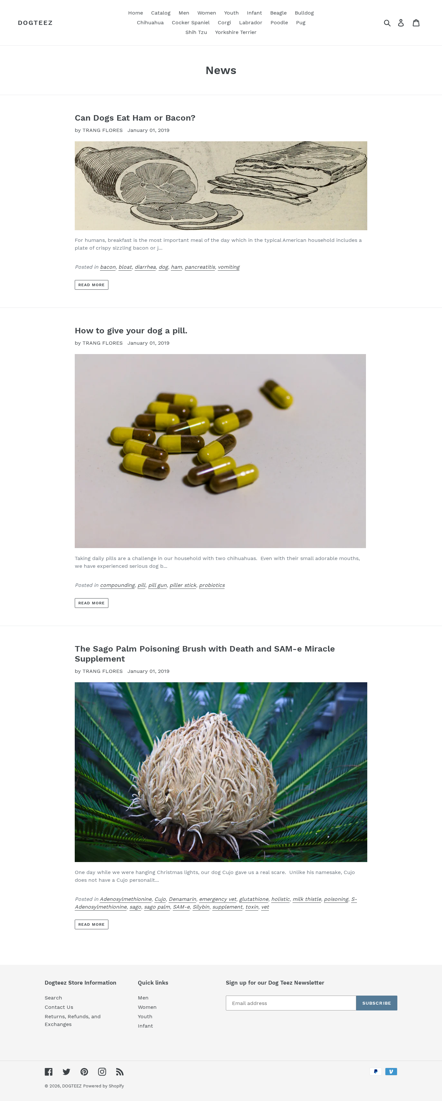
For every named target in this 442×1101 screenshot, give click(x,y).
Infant (145, 1026)
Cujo (160, 899)
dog (163, 267)
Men (143, 998)
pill (141, 585)
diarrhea (145, 267)
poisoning (336, 899)
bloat (125, 267)
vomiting (228, 267)
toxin (251, 907)
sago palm (157, 907)
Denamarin (182, 899)
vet (265, 907)
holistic (280, 899)
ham (176, 267)
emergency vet (217, 899)
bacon (108, 267)
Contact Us (59, 1007)
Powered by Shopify (103, 1086)
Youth (145, 1016)
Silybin (201, 907)
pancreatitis (200, 267)
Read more (91, 285)
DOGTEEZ (35, 23)
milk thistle (307, 899)
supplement (227, 907)
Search (53, 998)
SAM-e (181, 907)
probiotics (212, 585)
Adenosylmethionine (125, 899)
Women (147, 1007)
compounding (117, 585)
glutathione (253, 899)
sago (135, 907)
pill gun (157, 585)
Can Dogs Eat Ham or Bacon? (135, 118)
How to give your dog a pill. (131, 330)
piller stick (183, 585)
